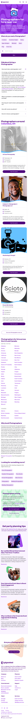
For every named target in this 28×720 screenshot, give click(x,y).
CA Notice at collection (6, 712)
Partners (3, 680)
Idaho (2, 374)
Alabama (3, 346)
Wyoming (17, 402)
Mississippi (4, 402)
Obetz (20, 43)
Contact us (18, 687)
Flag (3, 46)
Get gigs (3, 698)
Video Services (18, 477)
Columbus (4, 39)
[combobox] (15, 50)
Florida (3, 367)
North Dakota (18, 364)
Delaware (3, 362)
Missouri (3, 404)
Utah (16, 388)
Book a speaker (5, 687)
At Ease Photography (9, 154)
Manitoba (3, 415)
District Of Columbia (6, 364)
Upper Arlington (5, 43)
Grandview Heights (13, 39)
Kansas (3, 383)
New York (17, 360)
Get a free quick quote (14, 509)
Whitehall (14, 43)
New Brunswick (5, 418)
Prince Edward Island (20, 413)
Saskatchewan (18, 418)
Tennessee (17, 383)
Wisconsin (17, 399)
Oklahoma (17, 369)
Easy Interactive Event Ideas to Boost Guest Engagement (13, 584)
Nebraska (17, 348)
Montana (17, 346)
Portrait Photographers (7, 477)
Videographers (5, 481)
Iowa (2, 381)
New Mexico (18, 357)
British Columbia (5, 413)
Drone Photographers (7, 470)
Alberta (3, 411)
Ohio (16, 367)
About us (3, 676)
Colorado (3, 357)
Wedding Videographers (7, 485)
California (3, 355)
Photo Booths (19, 474)
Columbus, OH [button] (8, 123)
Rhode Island (18, 376)
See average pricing (14, 513)
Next (14, 55)
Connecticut (4, 360)
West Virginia (18, 397)
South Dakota (18, 381)
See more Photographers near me (14, 332)
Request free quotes (6, 456)
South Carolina (18, 378)
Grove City (8, 46)
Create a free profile (14, 651)
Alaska (3, 348)
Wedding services (19, 702)
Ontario (16, 411)
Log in (16, 689)
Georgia (3, 369)
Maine (2, 390)
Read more (4, 564)
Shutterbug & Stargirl (9, 255)
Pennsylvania (18, 374)
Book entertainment (6, 686)
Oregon (16, 371)
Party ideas (18, 678)
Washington (18, 395)
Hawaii (3, 371)
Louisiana (3, 388)
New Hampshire (19, 353)
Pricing (3, 700)
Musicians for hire (5, 689)
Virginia (16, 392)
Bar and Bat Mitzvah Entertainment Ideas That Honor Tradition (13, 552)
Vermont (17, 390)
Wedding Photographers (17, 481)
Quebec (17, 415)
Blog (2, 678)
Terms (2, 710)
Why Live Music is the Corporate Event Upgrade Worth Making (14, 617)
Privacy (7, 710)
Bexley (22, 39)
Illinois (2, 376)
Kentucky (3, 385)
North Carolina (18, 362)
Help (16, 686)
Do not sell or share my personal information (11, 713)
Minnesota (4, 399)
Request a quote (19, 680)
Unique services (19, 700)
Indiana (3, 378)
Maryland (3, 392)
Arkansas (3, 353)
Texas (16, 385)
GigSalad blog (12, 529)
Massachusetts (5, 395)
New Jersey (18, 355)
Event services (18, 698)
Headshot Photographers (8, 474)
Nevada (16, 350)
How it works (18, 676)
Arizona (3, 350)
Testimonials (4, 702)
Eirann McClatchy (8, 305)
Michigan (3, 397)
